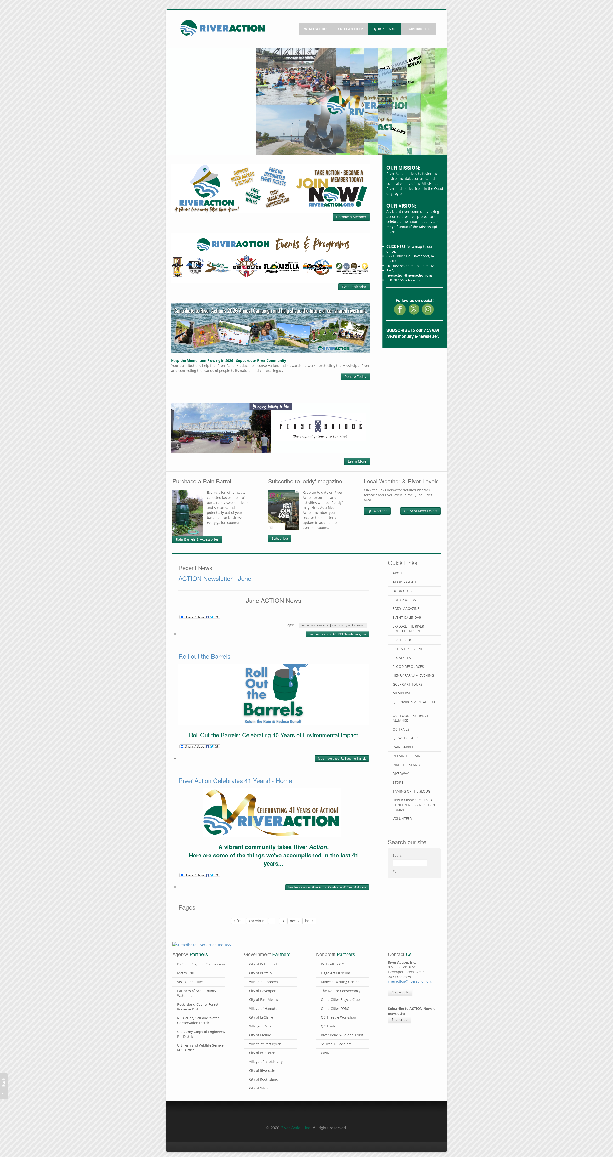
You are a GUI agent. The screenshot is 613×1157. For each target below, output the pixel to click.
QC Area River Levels (420, 511)
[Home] (223, 27)
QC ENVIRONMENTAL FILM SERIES (414, 704)
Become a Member (351, 217)
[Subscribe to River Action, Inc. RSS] (273, 946)
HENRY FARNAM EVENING (413, 675)
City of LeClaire (261, 1017)
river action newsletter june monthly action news (332, 625)
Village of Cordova (263, 982)
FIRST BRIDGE (403, 640)
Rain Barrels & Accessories (197, 539)
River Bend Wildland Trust (342, 1035)
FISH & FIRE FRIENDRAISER (414, 649)
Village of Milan (261, 1026)
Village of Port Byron (265, 1044)
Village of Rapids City (266, 1061)
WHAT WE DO (315, 29)
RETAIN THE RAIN (406, 756)
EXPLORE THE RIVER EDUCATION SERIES (408, 628)
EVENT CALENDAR (407, 617)
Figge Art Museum (335, 973)
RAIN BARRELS (418, 29)
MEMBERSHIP (403, 693)
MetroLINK (185, 973)
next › (294, 921)
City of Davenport (263, 990)
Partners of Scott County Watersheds (196, 993)
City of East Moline (264, 999)
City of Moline (260, 1035)
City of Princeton (262, 1052)
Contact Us (400, 992)
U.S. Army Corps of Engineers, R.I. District (201, 1034)
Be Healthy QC (332, 964)
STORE (398, 782)
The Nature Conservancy (340, 990)
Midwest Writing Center (340, 982)
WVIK (325, 1052)
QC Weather (377, 511)
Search (398, 855)
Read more (337, 634)
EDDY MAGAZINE (406, 608)
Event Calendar (354, 286)
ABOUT (398, 573)
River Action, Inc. (296, 1127)
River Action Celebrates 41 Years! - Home (235, 780)
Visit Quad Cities (190, 982)
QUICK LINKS (384, 29)
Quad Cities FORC (335, 1008)
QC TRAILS (401, 729)
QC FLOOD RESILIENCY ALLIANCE (411, 718)
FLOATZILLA (402, 657)
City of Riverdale (262, 1070)
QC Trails (328, 1026)
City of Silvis (258, 1088)
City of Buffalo (260, 973)
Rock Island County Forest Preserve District (197, 1006)
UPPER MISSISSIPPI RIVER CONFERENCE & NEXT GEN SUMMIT (414, 805)
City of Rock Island (263, 1079)
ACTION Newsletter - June (214, 578)
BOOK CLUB (402, 591)
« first (238, 921)
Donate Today (355, 376)
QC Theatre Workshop (338, 1017)
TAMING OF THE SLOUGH (413, 791)
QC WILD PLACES (406, 738)
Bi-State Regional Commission (201, 964)
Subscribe (280, 538)
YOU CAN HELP (350, 29)
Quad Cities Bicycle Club (340, 999)
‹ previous (257, 921)
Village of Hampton (264, 1008)
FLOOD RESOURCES (408, 666)
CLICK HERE (396, 246)
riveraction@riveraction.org (409, 275)
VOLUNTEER (402, 818)
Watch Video (190, 133)
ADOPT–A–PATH (405, 582)
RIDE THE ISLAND (406, 764)
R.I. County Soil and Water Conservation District (198, 1020)
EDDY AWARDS (404, 599)
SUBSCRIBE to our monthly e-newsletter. (412, 333)
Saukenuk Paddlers (336, 1044)
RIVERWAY (401, 773)
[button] (4, 1086)
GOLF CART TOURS (407, 684)
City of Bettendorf (263, 964)
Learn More (357, 461)
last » (309, 921)
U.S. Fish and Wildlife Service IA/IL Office (200, 1047)
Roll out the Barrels (204, 656)
